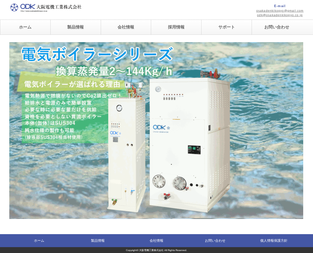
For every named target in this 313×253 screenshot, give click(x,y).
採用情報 (176, 27)
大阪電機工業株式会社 (151, 250)
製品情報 (98, 240)
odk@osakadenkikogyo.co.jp (280, 15)
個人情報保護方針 (274, 240)
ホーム (25, 27)
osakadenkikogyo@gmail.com (280, 10)
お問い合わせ (276, 27)
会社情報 (126, 27)
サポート (226, 27)
